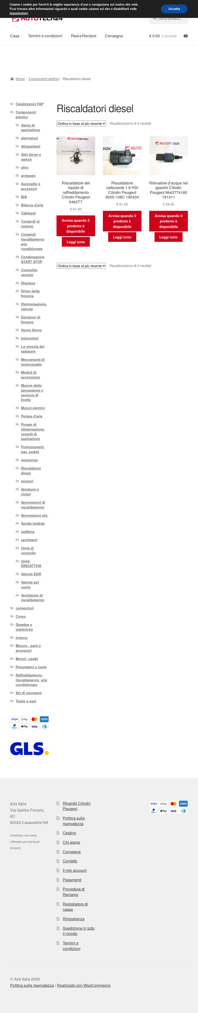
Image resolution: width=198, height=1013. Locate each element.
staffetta (28, 531)
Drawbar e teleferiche (24, 627)
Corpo (21, 616)
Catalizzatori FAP (29, 103)
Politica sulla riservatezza (74, 820)
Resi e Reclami (83, 35)
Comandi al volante (30, 223)
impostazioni (19, 13)
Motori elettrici (33, 407)
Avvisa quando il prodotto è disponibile (76, 226)
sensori (27, 481)
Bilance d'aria (32, 205)
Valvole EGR (31, 573)
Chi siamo (71, 842)
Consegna (114, 35)
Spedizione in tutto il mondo (79, 931)
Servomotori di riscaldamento (33, 505)
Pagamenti (72, 880)
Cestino (69, 833)
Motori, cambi (27, 658)
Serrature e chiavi (30, 491)
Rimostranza (74, 919)
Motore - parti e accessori (28, 648)
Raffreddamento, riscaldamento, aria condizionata (31, 680)
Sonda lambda (33, 523)
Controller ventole (29, 272)
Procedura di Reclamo (74, 891)
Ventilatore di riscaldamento (32, 597)
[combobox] (168, 18)
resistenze (29, 459)
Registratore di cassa (75, 906)
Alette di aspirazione (30, 127)
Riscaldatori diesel (31, 470)
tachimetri (29, 539)
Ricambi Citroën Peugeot (77, 806)
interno (22, 637)
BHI (24, 196)
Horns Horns (31, 330)
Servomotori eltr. (34, 515)
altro (24, 167)
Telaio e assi (26, 701)
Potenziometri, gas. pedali (33, 449)
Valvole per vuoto (30, 584)
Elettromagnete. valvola (34, 306)
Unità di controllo (28, 550)
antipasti (28, 175)
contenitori (25, 608)
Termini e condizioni (45, 35)
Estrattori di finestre (30, 319)
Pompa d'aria (31, 416)
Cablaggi (28, 213)
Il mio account (74, 870)
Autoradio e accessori (30, 186)
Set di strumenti (29, 692)
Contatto (70, 861)
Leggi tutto (76, 241)
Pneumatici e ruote (31, 666)
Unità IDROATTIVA (31, 563)
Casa (14, 35)
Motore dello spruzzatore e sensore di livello (32, 392)
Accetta (174, 9)
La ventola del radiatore (32, 349)
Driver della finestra (30, 293)
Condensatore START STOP (32, 259)
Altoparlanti (30, 146)
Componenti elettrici (44, 78)
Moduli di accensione (30, 375)
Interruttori (30, 338)
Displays (28, 283)
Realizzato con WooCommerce (83, 985)
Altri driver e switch (31, 157)
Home (20, 78)
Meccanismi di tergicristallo (33, 362)
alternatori (29, 138)
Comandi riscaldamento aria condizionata (32, 241)
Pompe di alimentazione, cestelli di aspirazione (33, 431)
